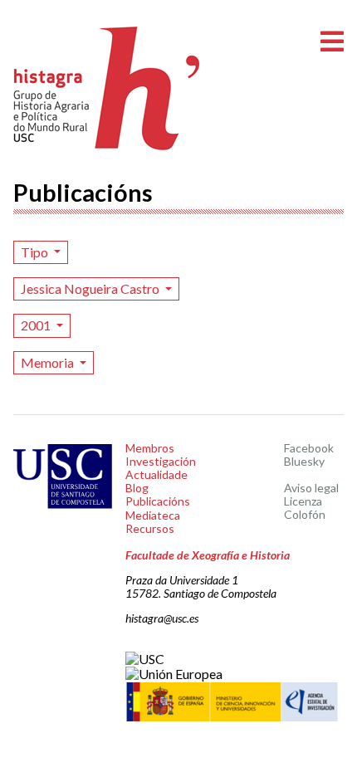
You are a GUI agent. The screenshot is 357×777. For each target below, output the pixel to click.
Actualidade (156, 474)
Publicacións (157, 501)
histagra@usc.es (161, 618)
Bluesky (304, 461)
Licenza (303, 501)
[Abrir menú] (332, 42)
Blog (137, 488)
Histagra (107, 88)
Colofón (304, 514)
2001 (37, 325)
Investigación (160, 461)
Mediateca (152, 515)
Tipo (36, 252)
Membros (149, 448)
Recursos (149, 528)
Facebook (309, 448)
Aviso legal (311, 488)
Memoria (48, 362)
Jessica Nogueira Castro (91, 288)
